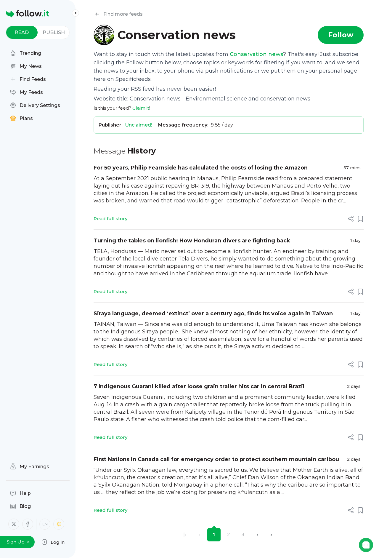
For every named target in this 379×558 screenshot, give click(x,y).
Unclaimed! (138, 125)
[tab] (22, 32)
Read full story (110, 218)
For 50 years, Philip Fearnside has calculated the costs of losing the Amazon (201, 167)
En (45, 524)
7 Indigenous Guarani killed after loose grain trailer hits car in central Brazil (199, 386)
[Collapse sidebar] (75, 13)
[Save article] (360, 218)
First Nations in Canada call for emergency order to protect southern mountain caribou (216, 459)
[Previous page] (199, 534)
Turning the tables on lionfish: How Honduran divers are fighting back (192, 240)
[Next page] (257, 534)
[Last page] (272, 534)
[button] (53, 542)
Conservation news (256, 54)
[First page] (185, 534)
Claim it (140, 108)
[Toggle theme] (59, 524)
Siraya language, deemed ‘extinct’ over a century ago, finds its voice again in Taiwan (213, 313)
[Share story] (351, 218)
